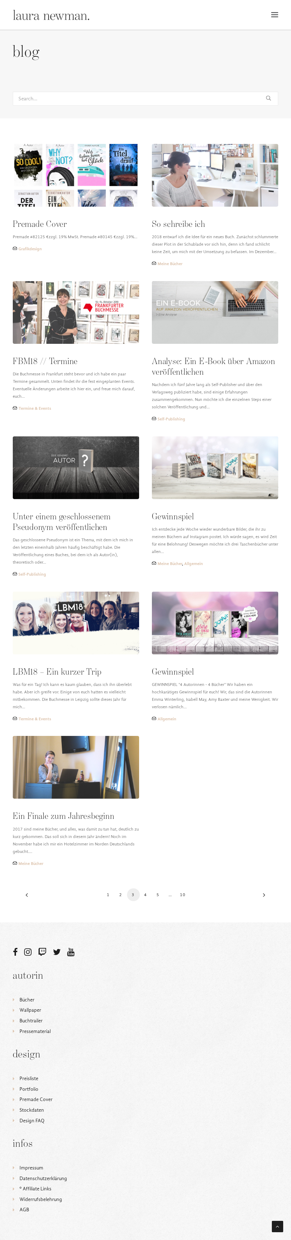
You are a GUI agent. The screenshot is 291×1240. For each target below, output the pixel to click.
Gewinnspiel (173, 517)
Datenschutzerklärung (43, 1178)
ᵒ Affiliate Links (35, 1189)
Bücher (27, 1000)
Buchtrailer (31, 1021)
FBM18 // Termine (45, 361)
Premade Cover (40, 224)
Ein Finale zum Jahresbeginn (64, 816)
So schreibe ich (178, 224)
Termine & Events (34, 408)
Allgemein (193, 563)
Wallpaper (30, 1010)
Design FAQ (32, 1121)
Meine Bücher (170, 263)
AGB (24, 1210)
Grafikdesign (30, 248)
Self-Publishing (171, 419)
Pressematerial (35, 1031)
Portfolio (29, 1089)
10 (183, 894)
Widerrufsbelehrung (41, 1199)
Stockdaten (32, 1110)
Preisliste (29, 1079)
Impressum (31, 1168)
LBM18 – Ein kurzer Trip (57, 672)
